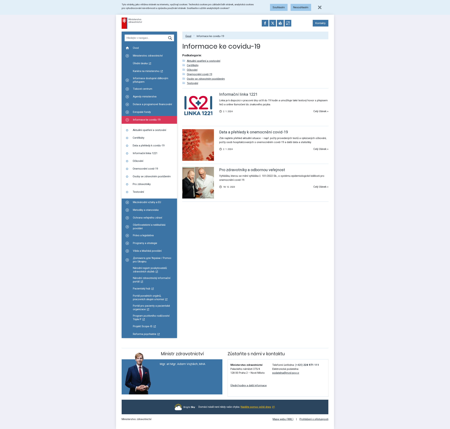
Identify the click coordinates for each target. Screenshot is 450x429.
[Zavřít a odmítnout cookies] (319, 7)
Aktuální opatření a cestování (203, 60)
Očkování (192, 69)
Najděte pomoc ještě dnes (256, 406)
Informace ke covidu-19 (210, 36)
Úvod (188, 36)
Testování (192, 83)
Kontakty (320, 23)
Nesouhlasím (300, 7)
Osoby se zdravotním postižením (206, 78)
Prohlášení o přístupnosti (314, 419)
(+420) (307, 365)
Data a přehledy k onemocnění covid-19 (253, 132)
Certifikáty (192, 65)
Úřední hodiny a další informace (248, 385)
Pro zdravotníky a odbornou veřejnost (252, 170)
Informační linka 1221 (238, 94)
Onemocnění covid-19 (199, 74)
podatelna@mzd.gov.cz (285, 372)
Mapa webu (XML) (283, 419)
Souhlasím (279, 7)
